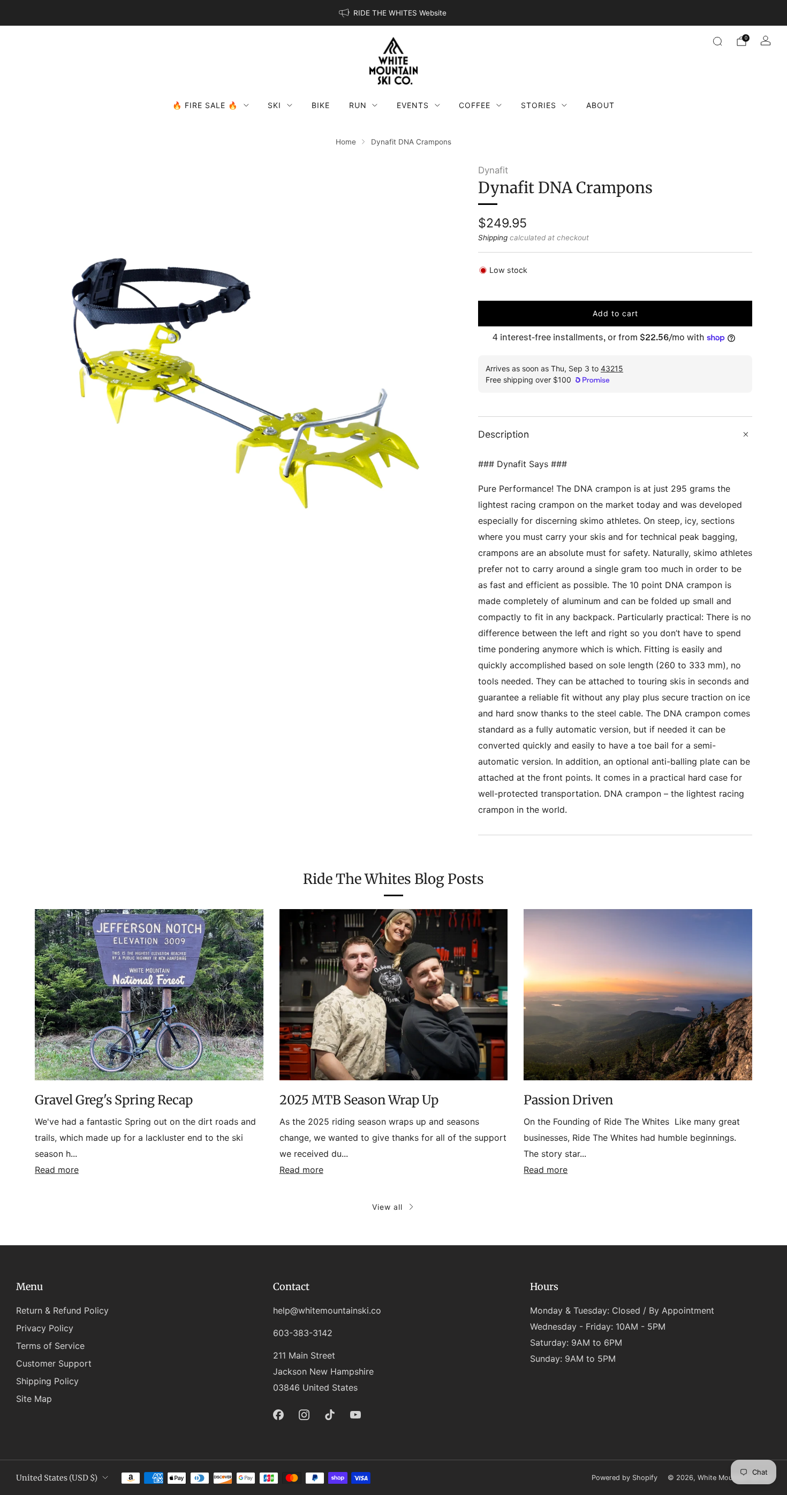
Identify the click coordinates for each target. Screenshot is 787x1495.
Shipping (493, 237)
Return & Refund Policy (62, 1310)
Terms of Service (50, 1345)
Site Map (34, 1398)
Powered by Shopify (624, 1478)
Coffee (474, 105)
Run (358, 105)
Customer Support (54, 1363)
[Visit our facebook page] (278, 1415)
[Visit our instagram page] (304, 1415)
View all (387, 1206)
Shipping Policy (47, 1381)
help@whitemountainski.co (327, 1310)
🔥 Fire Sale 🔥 (205, 105)
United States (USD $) (56, 1478)
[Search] (717, 41)
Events (413, 105)
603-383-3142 (302, 1333)
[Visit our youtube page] (355, 1415)
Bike (321, 105)
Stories (538, 105)
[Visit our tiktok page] (330, 1415)
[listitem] (393, 13)
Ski (274, 105)
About (600, 105)
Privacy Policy (44, 1328)
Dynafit (493, 170)
